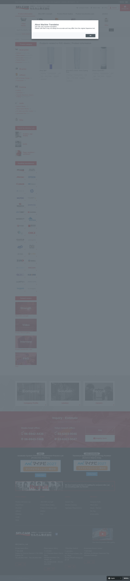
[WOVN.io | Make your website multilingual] (126, 578)
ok (90, 35)
